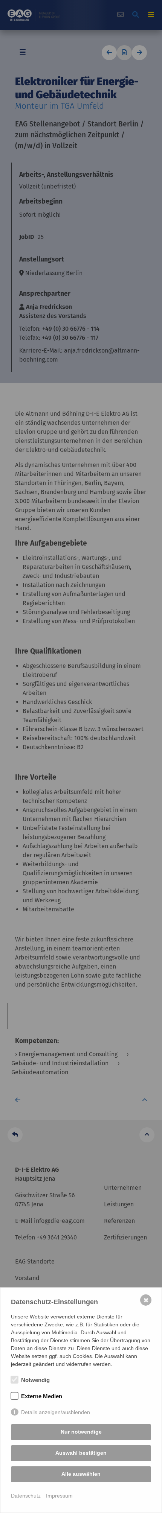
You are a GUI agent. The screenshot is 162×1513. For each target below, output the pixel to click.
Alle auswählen (81, 1474)
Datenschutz (26, 1496)
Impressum (59, 1496)
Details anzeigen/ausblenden (55, 1412)
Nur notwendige (81, 1432)
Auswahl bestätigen (81, 1453)
